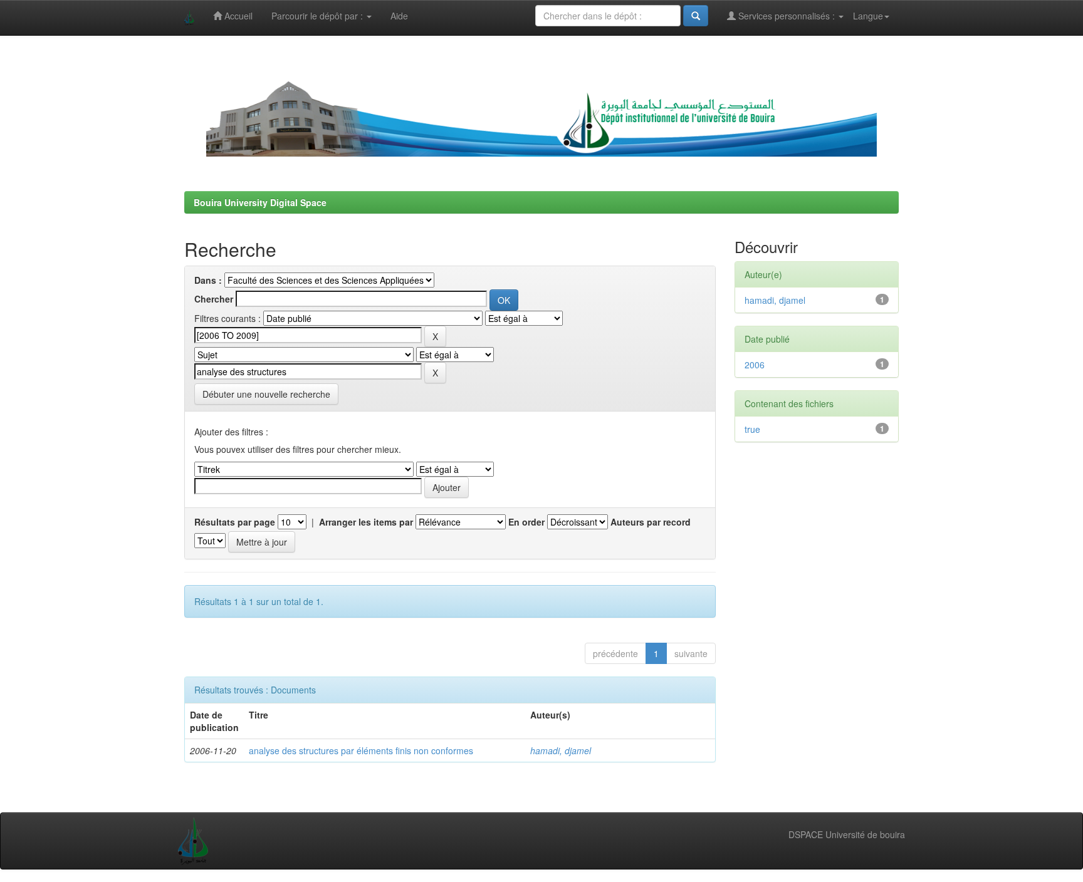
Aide (399, 15)
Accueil (237, 15)
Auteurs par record (650, 522)
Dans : (208, 280)
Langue (868, 15)
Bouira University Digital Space (260, 202)
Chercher (213, 299)
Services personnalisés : (786, 15)
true (752, 429)
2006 (755, 364)
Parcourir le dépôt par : (318, 15)
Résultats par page (234, 522)
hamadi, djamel (560, 750)
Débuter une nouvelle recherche (266, 394)
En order (526, 522)
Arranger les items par (366, 522)
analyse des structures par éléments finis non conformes (361, 750)
